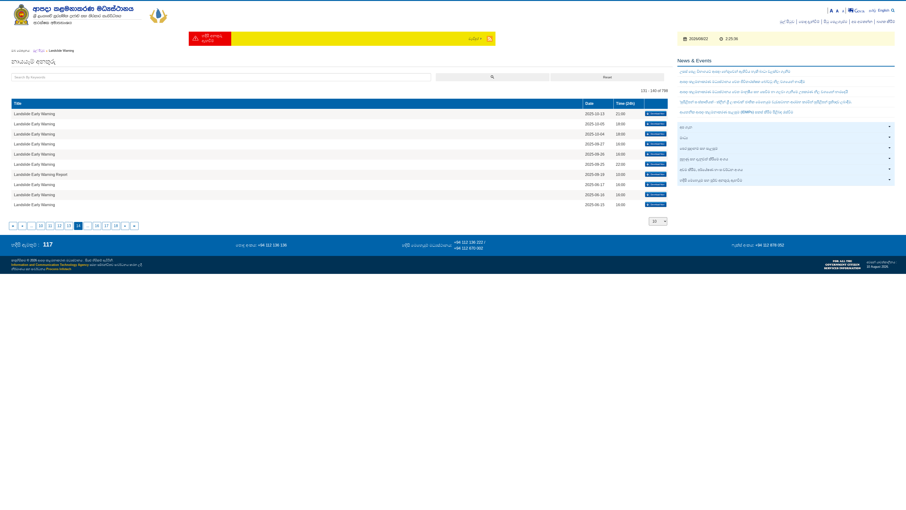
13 (69, 226)
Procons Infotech (58, 269)
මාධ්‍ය (684, 138)
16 (97, 226)
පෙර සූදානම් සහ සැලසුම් (699, 148)
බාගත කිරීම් (886, 22)
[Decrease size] (843, 10)
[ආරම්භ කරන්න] (13, 226)
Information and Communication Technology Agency (50, 265)
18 (116, 226)
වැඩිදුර (473, 39)
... (31, 226)
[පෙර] (23, 226)
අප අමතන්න (861, 22)
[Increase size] (831, 10)
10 (41, 226)
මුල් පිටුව (787, 22)
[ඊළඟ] (125, 226)
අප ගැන (686, 127)
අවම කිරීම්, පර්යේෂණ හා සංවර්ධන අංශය (711, 170)
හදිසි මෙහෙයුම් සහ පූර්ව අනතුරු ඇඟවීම (711, 180)
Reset (607, 77)
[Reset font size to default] (837, 10)
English (883, 10)
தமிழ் (873, 10)
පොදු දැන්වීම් (809, 22)
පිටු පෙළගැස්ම (835, 22)
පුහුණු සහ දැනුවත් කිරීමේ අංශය (704, 159)
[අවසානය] (135, 226)
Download (655, 113)
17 (106, 226)
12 (59, 226)
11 (50, 226)
